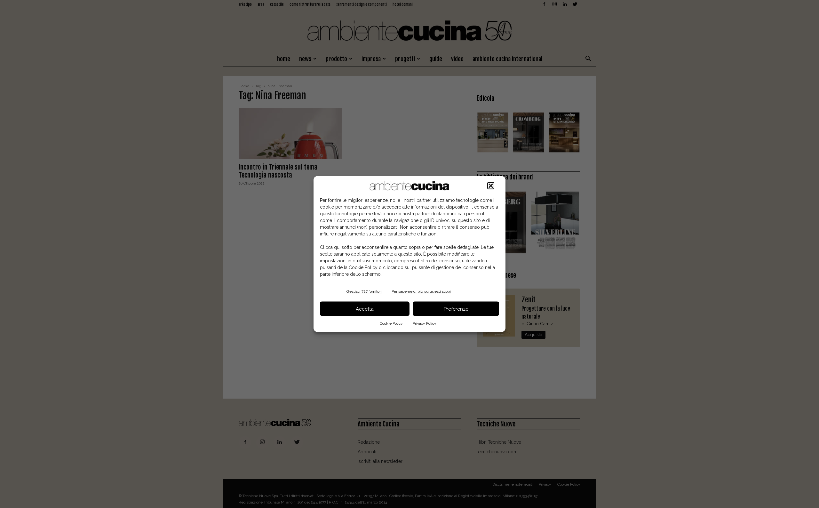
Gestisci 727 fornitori (364, 291)
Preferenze (456, 309)
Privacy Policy (424, 323)
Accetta (365, 309)
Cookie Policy (391, 323)
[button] (491, 186)
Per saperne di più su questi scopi (421, 291)
